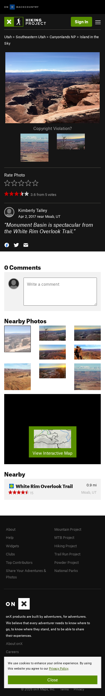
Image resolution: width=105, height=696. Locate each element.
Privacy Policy (58, 668)
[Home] (28, 22)
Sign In (81, 21)
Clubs (10, 554)
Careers (12, 651)
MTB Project (64, 537)
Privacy (79, 689)
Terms (64, 689)
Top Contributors (19, 562)
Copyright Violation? (52, 128)
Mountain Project (67, 529)
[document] (52, 672)
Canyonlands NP (63, 37)
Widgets (12, 546)
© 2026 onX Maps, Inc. (38, 689)
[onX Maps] (18, 608)
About (10, 529)
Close (52, 679)
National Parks (66, 570)
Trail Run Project (67, 554)
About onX (14, 643)
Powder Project (66, 562)
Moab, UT (52, 216)
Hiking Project (65, 546)
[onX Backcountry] (21, 7)
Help (9, 537)
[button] (6, 244)
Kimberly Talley (32, 210)
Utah (8, 37)
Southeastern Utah (31, 37)
